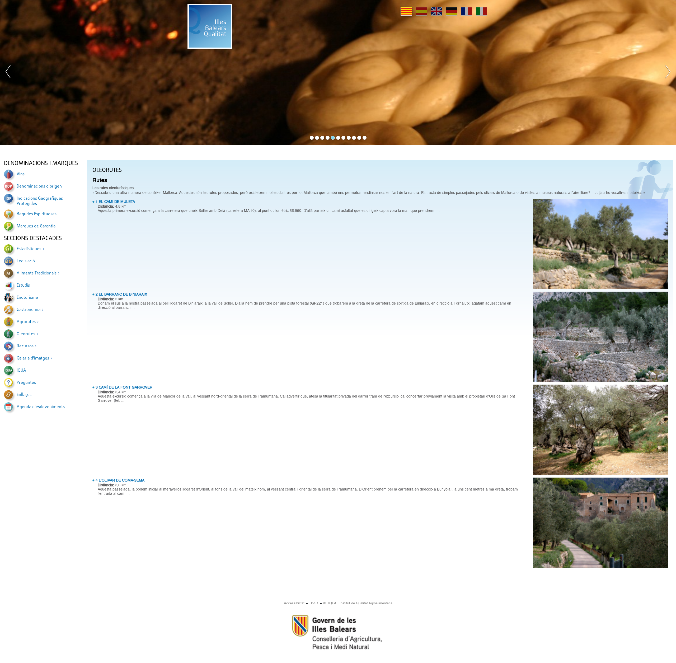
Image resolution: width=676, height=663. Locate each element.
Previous (8, 72)
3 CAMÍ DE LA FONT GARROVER (124, 387)
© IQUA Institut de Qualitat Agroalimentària (357, 603)
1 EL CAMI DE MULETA (115, 201)
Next (668, 72)
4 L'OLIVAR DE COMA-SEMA (120, 480)
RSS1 (313, 603)
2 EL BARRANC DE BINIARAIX (121, 294)
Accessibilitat (294, 603)
